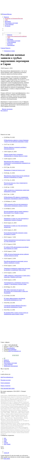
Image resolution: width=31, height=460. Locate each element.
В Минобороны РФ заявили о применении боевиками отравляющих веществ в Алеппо (16, 197)
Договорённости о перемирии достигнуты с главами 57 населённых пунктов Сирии (16, 283)
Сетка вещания (9, 24)
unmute (6, 442)
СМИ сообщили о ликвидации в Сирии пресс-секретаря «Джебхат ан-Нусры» (17, 276)
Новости (6, 17)
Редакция (7, 26)
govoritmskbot (11, 348)
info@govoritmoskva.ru (14, 351)
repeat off (6, 452)
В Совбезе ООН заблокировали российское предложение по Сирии (16, 247)
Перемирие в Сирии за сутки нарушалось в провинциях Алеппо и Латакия (16, 219)
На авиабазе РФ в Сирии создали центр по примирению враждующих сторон (16, 313)
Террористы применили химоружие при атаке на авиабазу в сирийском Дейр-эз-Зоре (17, 269)
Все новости (4, 110)
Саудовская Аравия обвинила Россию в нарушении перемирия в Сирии (15, 306)
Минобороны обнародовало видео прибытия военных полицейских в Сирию (16, 176)
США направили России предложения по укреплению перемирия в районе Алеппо (16, 205)
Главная (3, 48)
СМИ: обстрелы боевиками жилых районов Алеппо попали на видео (16, 254)
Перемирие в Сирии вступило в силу (14, 170)
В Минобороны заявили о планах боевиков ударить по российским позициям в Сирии (16, 140)
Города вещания (5, 383)
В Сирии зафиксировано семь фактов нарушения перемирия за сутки (14, 299)
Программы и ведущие (11, 23)
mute (5, 441)
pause (5, 439)
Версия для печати (7, 109)
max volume (7, 444)
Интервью (8, 21)
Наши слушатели (5, 385)
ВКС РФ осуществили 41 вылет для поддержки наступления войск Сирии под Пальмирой (16, 291)
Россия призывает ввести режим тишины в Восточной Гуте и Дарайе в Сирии (16, 212)
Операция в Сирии (9, 51)
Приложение (11, 45)
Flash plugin (6, 458)
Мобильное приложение (11, 366)
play (5, 438)
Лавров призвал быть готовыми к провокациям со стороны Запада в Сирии (15, 155)
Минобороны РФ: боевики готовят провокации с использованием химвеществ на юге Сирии (17, 163)
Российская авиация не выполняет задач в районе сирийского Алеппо (16, 262)
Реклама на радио (6, 380)
